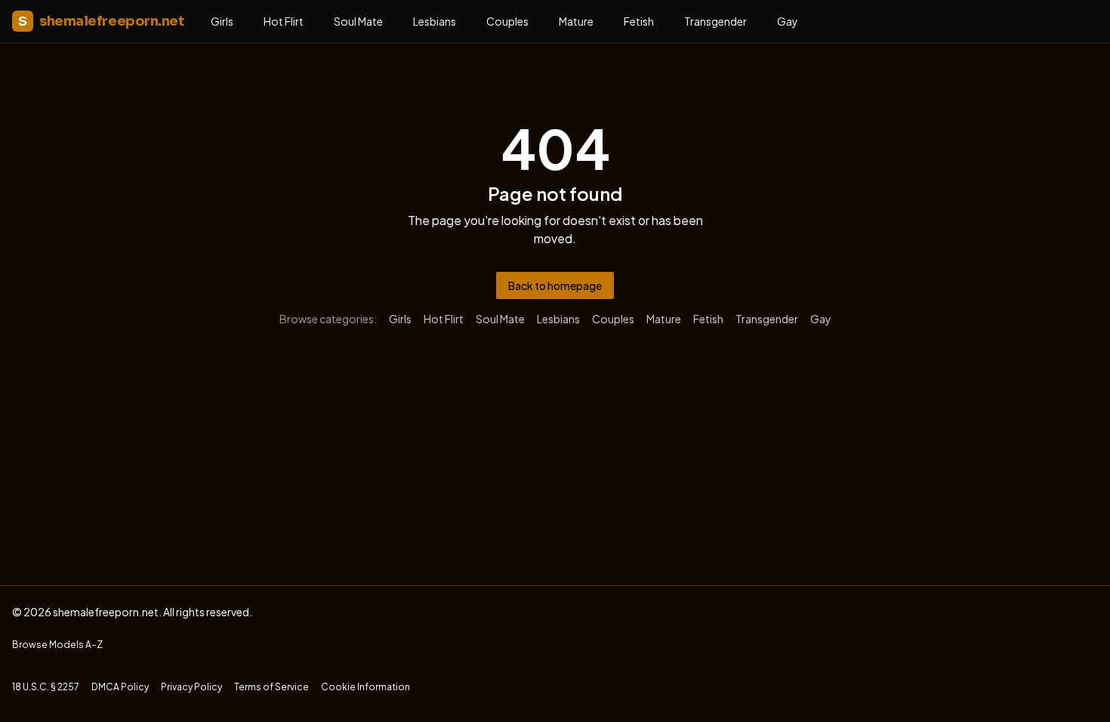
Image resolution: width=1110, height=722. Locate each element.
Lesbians (434, 21)
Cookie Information (365, 687)
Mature (576, 21)
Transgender (715, 21)
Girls (222, 21)
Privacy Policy (191, 687)
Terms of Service (271, 687)
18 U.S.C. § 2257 (45, 687)
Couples (507, 21)
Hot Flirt (284, 21)
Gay (787, 21)
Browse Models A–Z (57, 644)
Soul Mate (358, 21)
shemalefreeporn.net (100, 21)
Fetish (639, 21)
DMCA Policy (120, 687)
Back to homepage (555, 285)
